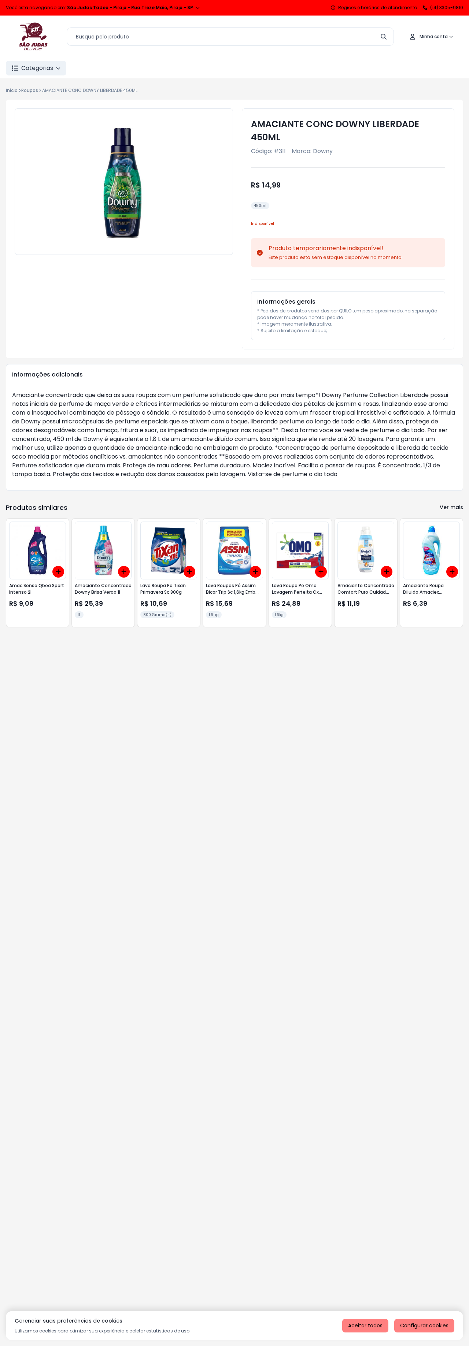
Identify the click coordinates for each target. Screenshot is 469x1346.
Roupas (29, 90)
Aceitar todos (365, 1325)
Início (12, 90)
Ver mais (451, 507)
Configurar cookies (424, 1325)
